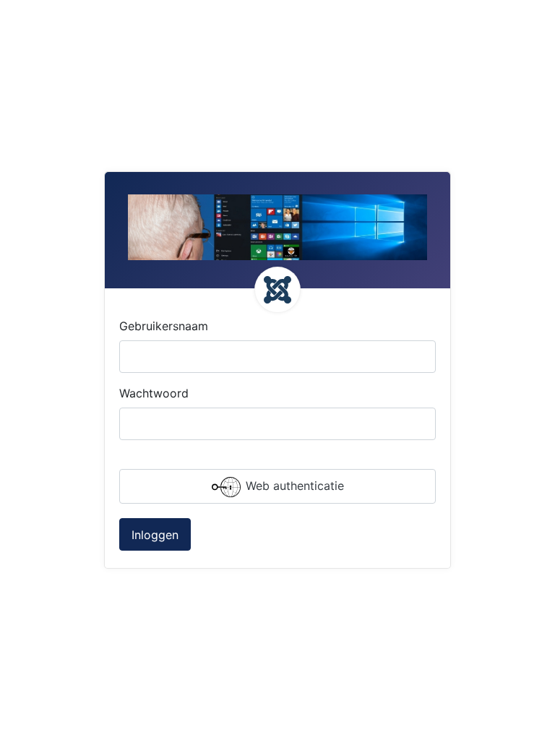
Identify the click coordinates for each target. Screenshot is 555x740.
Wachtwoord (154, 393)
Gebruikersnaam (163, 326)
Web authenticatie (293, 485)
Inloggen (155, 535)
